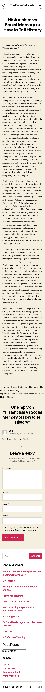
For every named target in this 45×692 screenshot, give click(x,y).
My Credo (7, 631)
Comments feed (11, 672)
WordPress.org (10, 675)
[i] (24, 218)
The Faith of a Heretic (22, 5)
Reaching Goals (10, 616)
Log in (5, 664)
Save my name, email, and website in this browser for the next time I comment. (22, 528)
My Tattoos (8, 580)
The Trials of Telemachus (16, 601)
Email (5, 504)
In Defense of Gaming (14, 637)
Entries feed (9, 668)
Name (5, 492)
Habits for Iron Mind (13, 595)
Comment (7, 468)
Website (6, 516)
